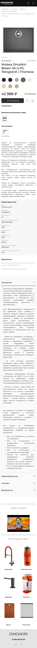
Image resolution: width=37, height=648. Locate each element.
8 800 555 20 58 (18, 639)
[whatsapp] (15, 644)
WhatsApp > (6, 106)
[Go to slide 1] (1, 57)
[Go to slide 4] (5, 57)
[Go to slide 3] (4, 57)
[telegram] (21, 644)
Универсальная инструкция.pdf (13, 269)
